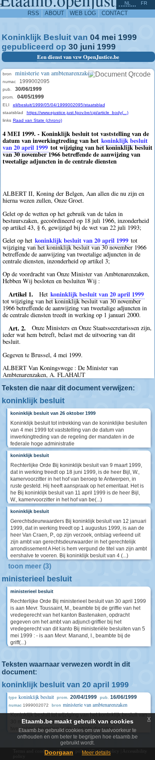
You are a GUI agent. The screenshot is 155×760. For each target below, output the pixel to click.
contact (115, 13)
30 (73, 46)
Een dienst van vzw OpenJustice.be (78, 57)
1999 (127, 37)
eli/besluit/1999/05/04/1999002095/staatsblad (59, 104)
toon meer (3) (29, 566)
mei (109, 37)
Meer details (96, 753)
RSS (33, 13)
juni (87, 46)
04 (94, 37)
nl (127, 3)
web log (83, 13)
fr (144, 3)
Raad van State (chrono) (37, 120)
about (54, 13)
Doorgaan (58, 752)
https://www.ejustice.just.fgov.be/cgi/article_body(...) (77, 112)
